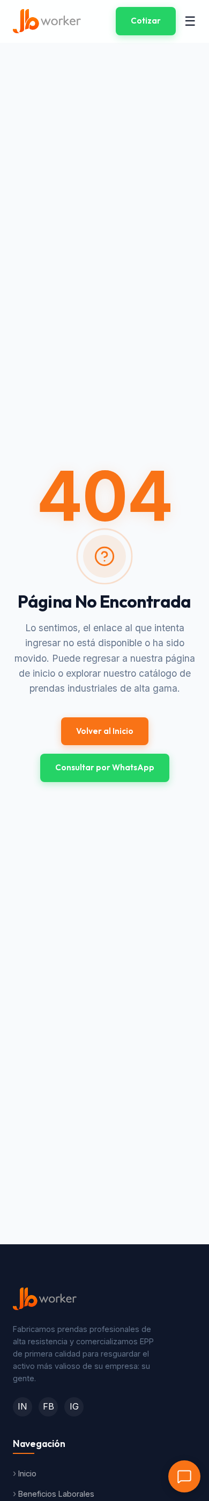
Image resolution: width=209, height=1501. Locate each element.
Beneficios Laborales (56, 1493)
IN (22, 1406)
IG (74, 1406)
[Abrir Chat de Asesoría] (184, 1476)
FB (48, 1406)
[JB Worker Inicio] (47, 21)
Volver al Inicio (104, 731)
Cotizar (146, 21)
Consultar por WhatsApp (104, 767)
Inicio (27, 1473)
